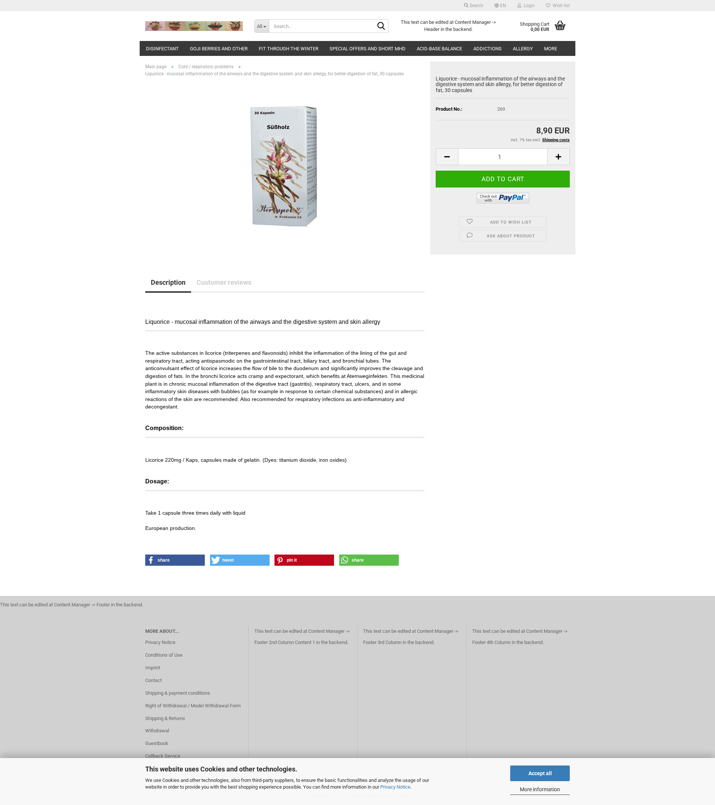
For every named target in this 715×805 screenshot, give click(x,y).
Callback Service (162, 756)
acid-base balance (439, 48)
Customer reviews (224, 282)
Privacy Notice (395, 787)
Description (168, 282)
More (550, 48)
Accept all (540, 773)
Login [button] (528, 5)
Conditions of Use (163, 655)
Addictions (487, 48)
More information (540, 789)
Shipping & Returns (165, 718)
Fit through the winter (288, 48)
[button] (500, 5)
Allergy (523, 48)
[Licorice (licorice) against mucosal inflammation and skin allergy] (285, 166)
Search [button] (475, 5)
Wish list (560, 5)
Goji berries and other (219, 48)
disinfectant (162, 48)
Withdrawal (157, 730)
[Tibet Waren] (194, 26)
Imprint (152, 667)
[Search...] (381, 26)
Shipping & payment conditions (177, 693)
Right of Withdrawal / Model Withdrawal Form (193, 705)
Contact (153, 680)
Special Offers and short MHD (368, 48)
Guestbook (156, 743)
